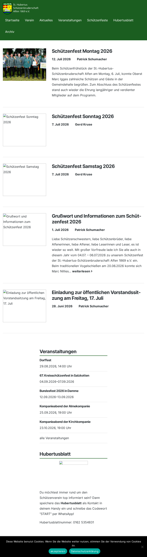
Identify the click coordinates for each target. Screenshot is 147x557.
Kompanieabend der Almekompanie (65, 406)
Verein (29, 20)
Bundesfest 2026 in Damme (59, 391)
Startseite (12, 20)
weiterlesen (81, 271)
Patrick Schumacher (92, 59)
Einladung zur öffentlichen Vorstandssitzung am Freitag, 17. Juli (96, 295)
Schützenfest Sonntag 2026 (83, 116)
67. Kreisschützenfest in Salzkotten (64, 375)
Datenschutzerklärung (84, 551)
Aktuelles (46, 20)
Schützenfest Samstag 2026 (83, 166)
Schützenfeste (97, 20)
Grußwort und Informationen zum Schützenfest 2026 (96, 219)
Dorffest (45, 360)
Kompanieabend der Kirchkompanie (65, 422)
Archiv (9, 32)
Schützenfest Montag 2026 (82, 51)
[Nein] (142, 547)
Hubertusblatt (123, 20)
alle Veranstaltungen (54, 438)
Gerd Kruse (83, 124)
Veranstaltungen (70, 20)
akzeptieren (58, 551)
